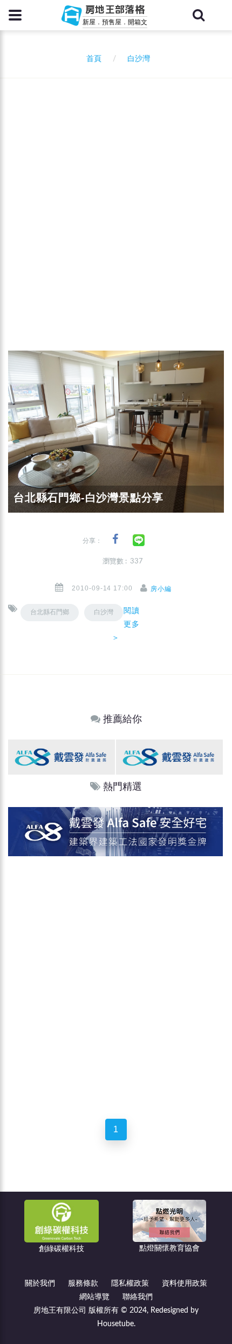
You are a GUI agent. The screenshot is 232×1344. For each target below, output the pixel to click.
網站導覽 (94, 1297)
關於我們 (40, 1283)
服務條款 (83, 1283)
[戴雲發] (61, 756)
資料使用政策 (184, 1283)
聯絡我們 (137, 1297)
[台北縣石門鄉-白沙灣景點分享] (116, 431)
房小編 (161, 589)
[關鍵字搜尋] (198, 15)
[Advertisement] (116, 200)
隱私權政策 (130, 1283)
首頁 (91, 59)
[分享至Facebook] (115, 539)
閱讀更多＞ (126, 624)
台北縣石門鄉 (49, 612)
